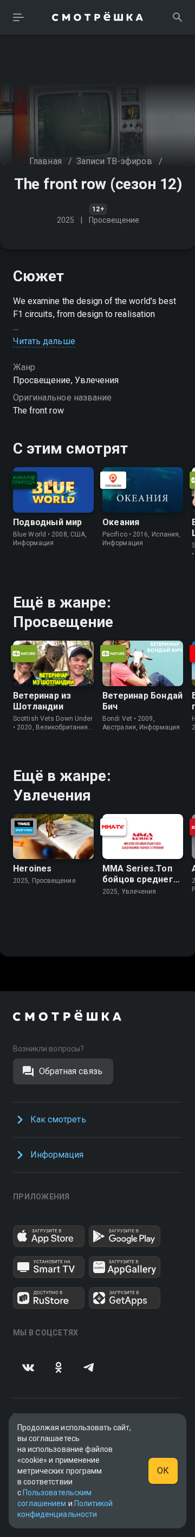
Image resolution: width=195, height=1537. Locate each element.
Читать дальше (44, 341)
